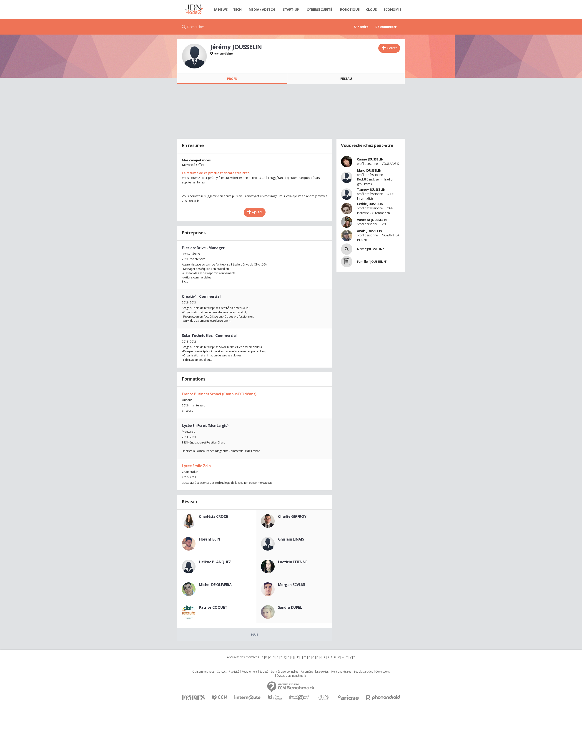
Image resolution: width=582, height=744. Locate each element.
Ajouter (391, 48)
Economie (392, 9)
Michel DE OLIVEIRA (215, 584)
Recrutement (249, 671)
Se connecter (386, 26)
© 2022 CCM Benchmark (291, 675)
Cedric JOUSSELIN (370, 204)
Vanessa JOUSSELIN (372, 220)
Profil (232, 78)
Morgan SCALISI (291, 584)
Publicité (234, 671)
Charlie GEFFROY (292, 516)
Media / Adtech (262, 9)
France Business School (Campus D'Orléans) (219, 393)
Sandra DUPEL (290, 607)
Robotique (349, 9)
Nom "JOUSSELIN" (370, 249)
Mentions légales (341, 671)
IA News (221, 9)
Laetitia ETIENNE (292, 561)
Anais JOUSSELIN (369, 231)
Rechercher (195, 26)
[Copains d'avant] (299, 697)
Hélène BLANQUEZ (215, 561)
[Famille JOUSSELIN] (346, 261)
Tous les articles (363, 671)
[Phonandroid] (383, 697)
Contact (221, 671)
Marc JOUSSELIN (369, 170)
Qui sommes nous (203, 671)
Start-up (291, 9)
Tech (237, 9)
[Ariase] (348, 697)
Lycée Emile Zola (196, 465)
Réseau (346, 78)
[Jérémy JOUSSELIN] (194, 56)
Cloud (371, 9)
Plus (254, 634)
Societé (264, 671)
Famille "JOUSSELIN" (372, 261)
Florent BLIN (209, 539)
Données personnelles (284, 671)
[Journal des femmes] (193, 697)
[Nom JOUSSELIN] (346, 249)
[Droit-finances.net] (275, 697)
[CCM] (219, 697)
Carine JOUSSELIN (370, 159)
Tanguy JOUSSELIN (371, 189)
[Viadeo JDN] (323, 697)
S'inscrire (361, 26)
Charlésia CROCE (213, 516)
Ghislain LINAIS (291, 539)
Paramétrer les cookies (315, 671)
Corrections (382, 671)
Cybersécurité (319, 9)
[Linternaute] (247, 697)
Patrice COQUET (213, 607)
